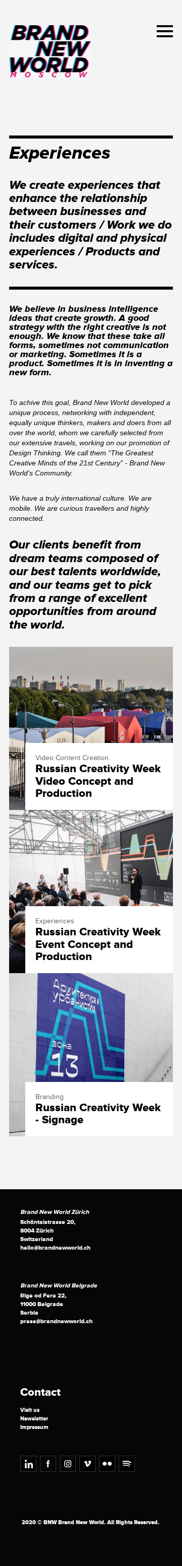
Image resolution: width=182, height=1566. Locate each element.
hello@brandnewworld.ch (55, 1248)
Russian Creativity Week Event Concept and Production (98, 944)
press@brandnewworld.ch (56, 1321)
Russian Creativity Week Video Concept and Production (98, 781)
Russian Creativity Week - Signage (98, 1114)
